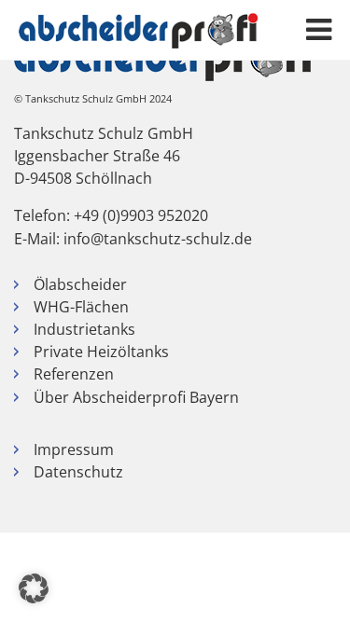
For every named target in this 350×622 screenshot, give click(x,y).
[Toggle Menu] (318, 30)
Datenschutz (78, 472)
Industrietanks (84, 329)
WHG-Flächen (81, 307)
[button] (33, 588)
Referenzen (74, 374)
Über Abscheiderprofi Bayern (136, 397)
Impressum (74, 449)
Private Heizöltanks (101, 351)
